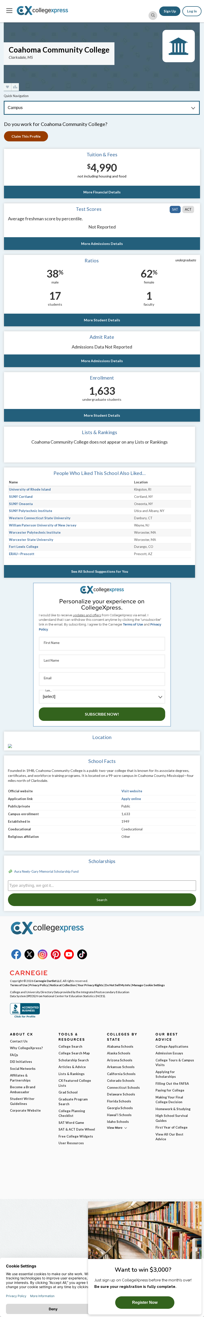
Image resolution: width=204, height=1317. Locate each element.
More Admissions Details (102, 243)
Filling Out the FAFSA (172, 1084)
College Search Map (74, 1053)
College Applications (171, 1046)
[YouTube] (69, 958)
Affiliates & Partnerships (20, 1077)
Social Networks (23, 1069)
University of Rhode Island (30, 489)
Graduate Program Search (73, 1101)
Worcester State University (31, 540)
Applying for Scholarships (165, 1074)
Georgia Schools (120, 1108)
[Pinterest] (56, 958)
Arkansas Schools (121, 1067)
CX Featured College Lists (74, 1083)
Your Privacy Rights (90, 985)
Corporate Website (25, 1110)
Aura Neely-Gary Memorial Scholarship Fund (46, 871)
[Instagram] (42, 958)
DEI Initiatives (21, 1062)
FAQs (14, 1055)
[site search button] (153, 15)
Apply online (131, 799)
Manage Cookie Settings (148, 985)
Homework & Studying (173, 1109)
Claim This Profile (26, 136)
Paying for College (169, 1090)
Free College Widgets (75, 1136)
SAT (175, 209)
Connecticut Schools (123, 1087)
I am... (48, 690)
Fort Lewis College (23, 547)
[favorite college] (7, 87)
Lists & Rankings (71, 1074)
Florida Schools (119, 1101)
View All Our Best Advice (169, 1136)
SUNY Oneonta (21, 504)
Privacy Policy (38, 985)
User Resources (71, 1143)
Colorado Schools (121, 1081)
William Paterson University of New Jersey (42, 525)
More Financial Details (102, 192)
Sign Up (170, 11)
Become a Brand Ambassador (22, 1089)
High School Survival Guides (171, 1118)
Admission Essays (169, 1053)
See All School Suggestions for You (99, 571)
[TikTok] (82, 958)
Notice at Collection (63, 985)
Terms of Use (133, 624)
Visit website (131, 791)
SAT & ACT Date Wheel (76, 1129)
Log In (192, 11)
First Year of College (171, 1127)
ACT (188, 209)
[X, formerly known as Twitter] (29, 958)
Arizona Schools (119, 1060)
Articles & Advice (72, 1067)
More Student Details (102, 320)
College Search (70, 1046)
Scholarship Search (73, 1060)
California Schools (121, 1074)
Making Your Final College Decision (169, 1099)
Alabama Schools (120, 1046)
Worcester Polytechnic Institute (35, 532)
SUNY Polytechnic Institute (30, 511)
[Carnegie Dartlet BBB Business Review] (25, 1017)
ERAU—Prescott (21, 554)
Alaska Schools (118, 1053)
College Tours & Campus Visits (174, 1062)
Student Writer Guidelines (22, 1101)
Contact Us (19, 1041)
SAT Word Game (71, 1123)
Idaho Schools (118, 1122)
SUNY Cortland (21, 497)
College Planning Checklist (71, 1113)
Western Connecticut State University (39, 518)
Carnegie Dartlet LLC (48, 980)
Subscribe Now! (102, 714)
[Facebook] (16, 958)
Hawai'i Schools (119, 1115)
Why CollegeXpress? (26, 1048)
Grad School (68, 1092)
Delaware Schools (121, 1094)
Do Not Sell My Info (117, 985)
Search (102, 900)
